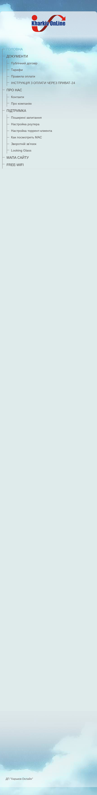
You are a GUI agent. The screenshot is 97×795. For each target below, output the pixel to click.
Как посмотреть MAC (26, 137)
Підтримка (16, 111)
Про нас (14, 90)
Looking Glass (21, 150)
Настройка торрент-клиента (31, 130)
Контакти (17, 97)
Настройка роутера (25, 124)
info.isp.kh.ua (64, 288)
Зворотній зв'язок (23, 144)
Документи (17, 56)
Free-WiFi (15, 165)
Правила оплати (23, 76)
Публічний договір (24, 63)
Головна (15, 49)
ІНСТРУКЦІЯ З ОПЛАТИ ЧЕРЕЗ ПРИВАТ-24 (43, 83)
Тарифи (17, 70)
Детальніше (17, 725)
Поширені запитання (26, 117)
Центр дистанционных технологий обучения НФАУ (44, 756)
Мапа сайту (18, 157)
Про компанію (21, 103)
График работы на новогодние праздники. (36, 344)
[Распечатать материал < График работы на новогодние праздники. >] (92, 353)
